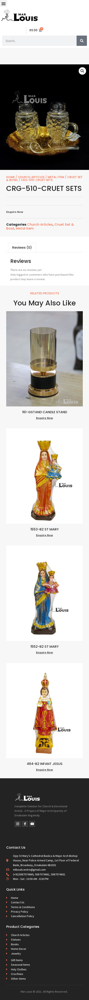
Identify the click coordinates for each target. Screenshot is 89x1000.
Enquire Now (14, 212)
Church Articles (31, 177)
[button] (3, 3)
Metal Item (56, 177)
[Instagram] (17, 824)
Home (10, 177)
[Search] (82, 41)
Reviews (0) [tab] (22, 247)
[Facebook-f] (25, 824)
